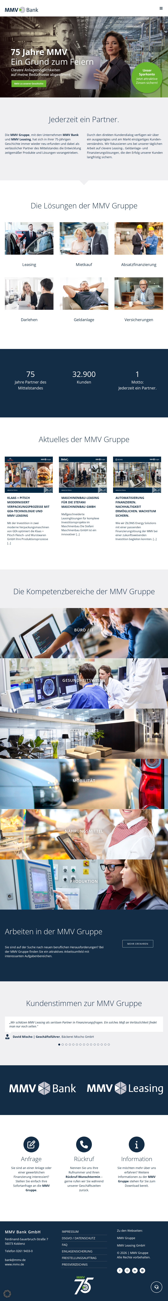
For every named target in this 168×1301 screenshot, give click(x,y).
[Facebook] (120, 1270)
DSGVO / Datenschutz (78, 1238)
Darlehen (29, 319)
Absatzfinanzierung (138, 264)
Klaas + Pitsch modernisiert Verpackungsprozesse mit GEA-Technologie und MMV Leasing (28, 507)
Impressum (70, 1232)
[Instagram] (127, 1270)
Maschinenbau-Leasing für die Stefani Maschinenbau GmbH (80, 502)
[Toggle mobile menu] (161, 8)
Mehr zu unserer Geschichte (28, 83)
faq (64, 1245)
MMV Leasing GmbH (131, 1245)
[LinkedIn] (135, 1270)
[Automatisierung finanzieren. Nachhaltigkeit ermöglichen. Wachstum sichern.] (137, 457)
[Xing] (142, 1270)
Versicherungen (139, 319)
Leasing (29, 264)
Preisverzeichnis (75, 1264)
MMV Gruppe (126, 1238)
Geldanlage (84, 319)
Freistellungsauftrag (79, 1258)
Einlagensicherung (77, 1251)
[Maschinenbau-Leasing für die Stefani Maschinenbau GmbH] (83, 457)
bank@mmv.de (15, 1260)
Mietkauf (84, 264)
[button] (59, 1045)
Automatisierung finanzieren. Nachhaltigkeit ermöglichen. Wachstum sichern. (136, 507)
